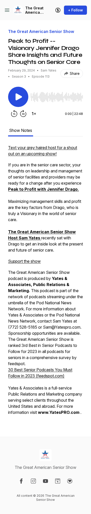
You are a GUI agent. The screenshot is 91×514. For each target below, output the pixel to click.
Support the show (24, 261)
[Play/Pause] (18, 97)
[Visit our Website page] (57, 481)
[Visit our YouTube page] (45, 481)
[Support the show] (58, 10)
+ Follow (75, 10)
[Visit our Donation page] (69, 481)
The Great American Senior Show (34, 10)
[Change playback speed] (34, 113)
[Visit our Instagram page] (33, 481)
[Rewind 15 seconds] (14, 113)
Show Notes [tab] (20, 130)
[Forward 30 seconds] (23, 113)
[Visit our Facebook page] (21, 481)
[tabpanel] (45, 282)
